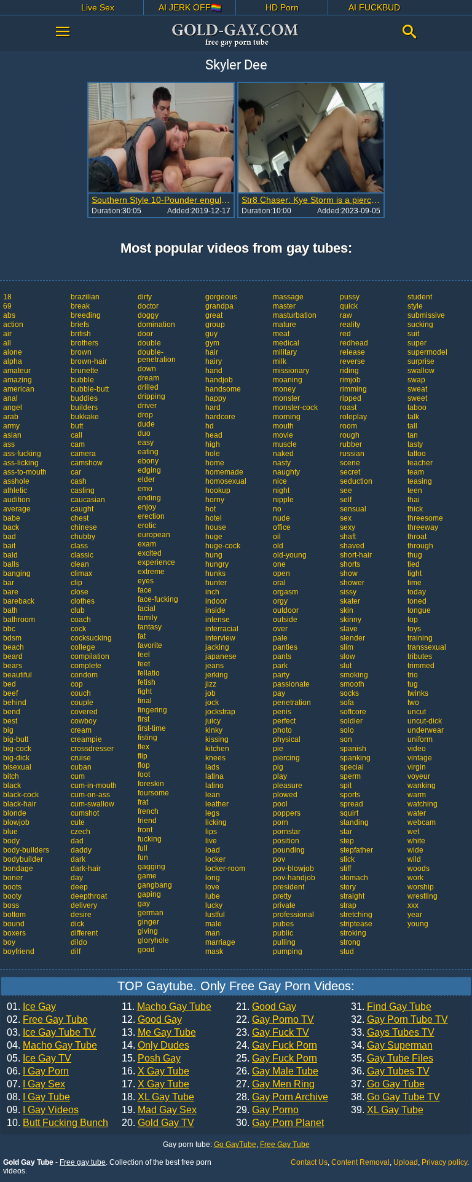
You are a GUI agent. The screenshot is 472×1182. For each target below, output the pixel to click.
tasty (415, 444)
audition (16, 499)
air (7, 333)
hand (213, 370)
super (417, 343)
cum (78, 776)
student (419, 297)
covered (84, 711)
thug (414, 555)
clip (76, 582)
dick (77, 924)
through (420, 546)
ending (149, 498)
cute (78, 822)
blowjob (16, 822)
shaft (348, 536)
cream (81, 730)
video (416, 748)
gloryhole (153, 940)
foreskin (151, 783)
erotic (147, 525)
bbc (9, 628)
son (346, 739)
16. (155, 1071)
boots (12, 887)
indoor (216, 601)
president (288, 887)
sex (346, 518)
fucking (150, 839)
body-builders (26, 850)
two (413, 702)
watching (422, 804)
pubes (283, 924)
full (143, 848)
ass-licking (21, 463)
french (148, 811)
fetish (146, 682)
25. (276, 1058)
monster (286, 398)
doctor (148, 306)
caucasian (88, 499)
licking (216, 822)
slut (346, 665)
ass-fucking (22, 453)
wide (415, 850)
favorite (150, 645)
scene (350, 463)
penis (282, 711)
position (286, 841)
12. (152, 1020)
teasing (419, 481)
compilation (90, 656)
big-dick (16, 758)
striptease (356, 924)
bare (10, 592)
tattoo (416, 453)
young (417, 924)
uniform (420, 739)
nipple (283, 499)
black (12, 785)
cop (77, 684)
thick (415, 509)
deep (79, 887)
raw (346, 315)
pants (282, 656)
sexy (347, 527)
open (281, 573)
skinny (350, 619)
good (146, 949)
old (278, 546)
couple (82, 702)
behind (14, 702)
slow (347, 656)
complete (86, 665)
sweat (417, 389)
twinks (417, 693)
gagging (151, 866)
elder (146, 479)
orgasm (285, 592)
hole (212, 453)
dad (77, 841)
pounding (289, 850)
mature (284, 324)
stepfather (356, 850)
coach (81, 619)
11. (166, 1007)
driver (147, 405)
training (420, 638)
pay (279, 693)
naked (283, 453)
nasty (282, 463)
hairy (213, 361)
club (78, 610)
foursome (153, 793)
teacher (420, 463)
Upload (405, 1162)
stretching (356, 914)
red (345, 333)
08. (38, 1097)
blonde (14, 813)
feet (144, 664)
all (7, 343)
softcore (353, 711)
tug (412, 684)
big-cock (17, 748)
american (18, 389)
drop (145, 415)
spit (346, 785)
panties (285, 647)
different (84, 933)
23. (272, 1033)
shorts (350, 564)
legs (212, 813)
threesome (425, 518)
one (279, 564)
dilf (76, 951)
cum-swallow (92, 804)
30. (280, 1123)
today (416, 592)
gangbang (155, 885)
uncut (416, 711)
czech (80, 831)
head (213, 435)
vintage (419, 758)
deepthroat (89, 896)
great (213, 315)
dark (78, 859)
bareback (18, 601)
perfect (284, 721)
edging (149, 470)
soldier (351, 721)
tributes (419, 656)
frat (143, 802)
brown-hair (89, 361)
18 (7, 297)
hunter (216, 582)
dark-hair (86, 868)
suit (413, 333)
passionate (291, 684)
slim (346, 647)
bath (10, 610)
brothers (84, 343)
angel (12, 407)
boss (11, 905)
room (348, 426)
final (145, 700)
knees (215, 758)
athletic (15, 490)
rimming (353, 389)
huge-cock (222, 546)
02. (47, 1020)
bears (12, 665)
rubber (351, 444)
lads (212, 767)
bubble (82, 380)
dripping (151, 396)
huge (213, 536)
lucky (213, 905)
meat (281, 333)
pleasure (287, 785)
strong (350, 942)
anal (10, 398)
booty (12, 896)
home (214, 463)
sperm (350, 776)
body (11, 841)
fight (145, 691)
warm (416, 794)
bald (10, 555)
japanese (221, 656)
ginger (148, 922)
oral (279, 582)
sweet (417, 398)
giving (148, 931)
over (280, 628)
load (212, 850)
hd (209, 426)
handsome (223, 389)
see (346, 490)
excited (150, 553)
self (346, 499)
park (280, 665)
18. (158, 1097)
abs (9, 315)
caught (82, 509)
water (416, 813)
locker (215, 859)
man (212, 933)
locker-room (225, 868)
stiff (345, 868)
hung (213, 555)
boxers (14, 933)
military (285, 352)
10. (57, 1123)
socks (349, 693)
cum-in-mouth (94, 785)
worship (420, 887)
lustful (215, 914)
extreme (151, 571)
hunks (215, 573)
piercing (286, 758)
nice (280, 481)
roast (348, 407)
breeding (86, 315)
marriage (220, 942)
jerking (216, 675)
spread (351, 804)
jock (212, 702)
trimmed (421, 665)
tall (412, 426)
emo (145, 488)
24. (276, 1045)
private (284, 905)
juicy (213, 721)
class (79, 546)
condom (84, 675)
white (416, 841)
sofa (347, 702)
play (280, 776)
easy (146, 442)
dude (146, 424)
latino (214, 785)
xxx (413, 905)
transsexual (426, 647)
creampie (86, 739)
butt (77, 426)
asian (12, 435)
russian (352, 453)
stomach (354, 877)
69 (7, 306)
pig (278, 767)
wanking (421, 785)
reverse (352, 361)
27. (275, 1084)
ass (9, 444)
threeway (422, 527)
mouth (283, 426)
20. (158, 1123)
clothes (83, 601)
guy (211, 333)
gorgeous (221, 297)
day (77, 877)
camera (83, 453)
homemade (224, 472)
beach (13, 647)
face (145, 590)
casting (83, 490)
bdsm (12, 638)
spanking (355, 758)
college (83, 647)
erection (151, 516)
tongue (419, 610)
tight (414, 573)
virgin (416, 767)
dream (148, 378)
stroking (353, 933)
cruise (81, 758)
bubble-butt (90, 389)
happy (215, 398)
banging (17, 573)
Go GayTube (235, 1144)
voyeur (418, 776)
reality (350, 324)
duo (144, 433)
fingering (152, 710)
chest (79, 518)
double (149, 343)
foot (144, 774)
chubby (83, 536)
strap (348, 905)
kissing (217, 739)
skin (346, 610)
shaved (352, 546)
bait (9, 546)
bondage (18, 868)
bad (9, 536)
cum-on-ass (90, 794)
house (215, 527)
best (10, 721)
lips (211, 831)
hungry (217, 564)
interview (220, 638)
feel (144, 654)
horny (214, 499)
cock (78, 628)
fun (143, 857)
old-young (290, 555)
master (284, 306)
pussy (350, 297)
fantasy (150, 627)
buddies (84, 398)
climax (81, 573)
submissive (426, 315)
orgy (280, 601)
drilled (148, 387)
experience (156, 562)
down (147, 368)
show (349, 573)
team (415, 472)
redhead (354, 343)
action (13, 324)
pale (280, 638)
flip (143, 756)
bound (14, 924)
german (150, 912)
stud (347, 951)
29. (267, 1110)
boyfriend (18, 951)
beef (10, 693)
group (215, 324)
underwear (425, 730)
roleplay (353, 416)
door (145, 333)
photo (282, 730)
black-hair (19, 804)
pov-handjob (294, 877)
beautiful (17, 675)
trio (412, 675)
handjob (219, 380)
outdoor (286, 610)
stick (347, 859)
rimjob (350, 380)
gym (212, 343)
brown (81, 352)
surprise (421, 361)
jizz (210, 684)
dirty (145, 297)
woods (418, 868)
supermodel (427, 352)
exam (147, 544)
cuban (81, 767)
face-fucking (158, 599)
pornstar (287, 831)
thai (413, 499)
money (284, 389)
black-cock (21, 794)
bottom (14, 914)
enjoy (147, 507)
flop (144, 765)
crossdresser (92, 748)
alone (12, 352)
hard (213, 407)
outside (285, 619)
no (277, 509)
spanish (353, 748)
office (282, 527)
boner (13, 877)
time (414, 582)
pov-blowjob (293, 868)
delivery (84, 905)
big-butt (15, 739)
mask (214, 951)
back (11, 527)
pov (279, 859)
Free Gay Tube (285, 1144)
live (211, 841)
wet (413, 831)
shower (352, 582)
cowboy (83, 721)
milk (279, 361)
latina (214, 776)
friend (147, 820)
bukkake (85, 416)
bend (11, 711)
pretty (282, 896)
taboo (417, 407)
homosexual (225, 481)
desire (81, 914)
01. (31, 1007)
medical (286, 343)
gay (144, 903)
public (283, 933)
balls (11, 564)
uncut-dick (424, 721)
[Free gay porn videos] (236, 35)
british (81, 333)
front (145, 829)
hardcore (220, 416)
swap (416, 380)
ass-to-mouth (25, 472)
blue (10, 831)
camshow (87, 463)
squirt (349, 813)
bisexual (17, 767)
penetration (292, 702)
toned (417, 601)
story (348, 887)
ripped (350, 398)
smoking (354, 675)
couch (81, 693)
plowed (285, 794)
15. (151, 1058)
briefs (80, 324)
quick (349, 306)
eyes (146, 581)
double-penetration (157, 356)
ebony (148, 461)
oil (277, 536)
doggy (148, 315)
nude (281, 518)
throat (417, 536)
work (415, 877)
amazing (17, 380)
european (154, 534)
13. (159, 1033)
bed (9, 684)
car (76, 472)
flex (143, 747)
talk (413, 416)
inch (212, 592)
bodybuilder (23, 859)
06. (38, 1071)
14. (155, 1045)
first (143, 719)
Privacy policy (444, 1162)
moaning (287, 380)
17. (155, 1084)
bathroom (19, 619)
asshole (16, 481)
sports (350, 794)
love (212, 887)
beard (13, 656)
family (147, 617)
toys (414, 628)
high (212, 444)
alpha (12, 361)
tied (413, 564)
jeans (214, 665)
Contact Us (309, 1162)
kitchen (217, 748)
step (347, 841)
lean (212, 794)
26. (277, 1071)
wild (414, 859)
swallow (421, 370)
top (412, 619)
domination (156, 324)
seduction (356, 481)
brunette (84, 370)
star (346, 831)
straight (352, 896)
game (147, 876)
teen (414, 490)
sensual (353, 509)
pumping (287, 951)
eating (148, 451)
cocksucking (91, 638)
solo (347, 730)
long (212, 877)
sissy (348, 592)
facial (146, 608)
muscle (285, 444)
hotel (213, 518)
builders (84, 407)
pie (278, 748)
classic (82, 555)
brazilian (85, 297)
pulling (284, 942)
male (213, 924)
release (352, 352)
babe (11, 518)
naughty (286, 472)
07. (36, 1084)
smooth (352, 684)
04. (52, 1045)
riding (349, 370)
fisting (147, 737)
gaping (149, 894)
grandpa (219, 306)
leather (217, 804)
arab (10, 416)
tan (412, 435)
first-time (152, 728)
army (11, 426)
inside (215, 610)
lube (212, 896)
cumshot (85, 813)
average (17, 509)
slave (349, 628)
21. (266, 1007)
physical (287, 739)
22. (275, 1020)
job (210, 693)
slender (352, 638)
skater (350, 601)
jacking (217, 647)
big (8, 730)
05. (39, 1058)
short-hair (356, 555)
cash (79, 481)
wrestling (422, 896)
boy (9, 942)
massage (288, 297)
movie (283, 435)
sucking (420, 324)
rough (350, 435)
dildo (79, 942)
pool (280, 804)
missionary (291, 370)
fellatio (149, 673)
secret (350, 472)
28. (282, 1097)
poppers (287, 813)
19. (159, 1110)
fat (142, 636)
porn (280, 822)
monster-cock (295, 407)
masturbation (295, 315)
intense (217, 619)
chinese (84, 527)
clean (80, 564)
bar (8, 582)
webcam (421, 822)
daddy (81, 850)
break (80, 306)
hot (210, 509)
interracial (221, 628)
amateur (17, 370)
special (352, 767)
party (281, 675)
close (79, 592)
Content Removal (360, 1162)
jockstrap (220, 711)
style (415, 306)
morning (287, 416)
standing (354, 822)
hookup (217, 490)
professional (293, 914)
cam (78, 444)
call (76, 435)
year (414, 914)
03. (51, 1033)
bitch (11, 776)
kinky (213, 730)
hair (211, 352)
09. (43, 1110)
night (281, 490)
